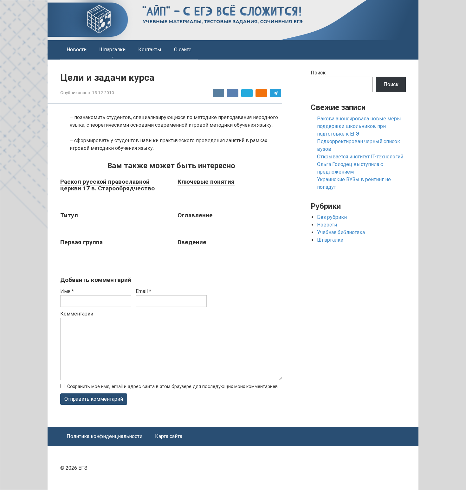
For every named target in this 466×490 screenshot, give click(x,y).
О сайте (182, 50)
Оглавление (195, 215)
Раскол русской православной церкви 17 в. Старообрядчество (107, 185)
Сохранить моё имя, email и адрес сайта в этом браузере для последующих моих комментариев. (173, 386)
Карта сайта (168, 436)
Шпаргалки (112, 50)
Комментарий (76, 314)
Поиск (318, 73)
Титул (69, 215)
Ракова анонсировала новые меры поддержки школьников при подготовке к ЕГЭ (359, 126)
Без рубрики (332, 217)
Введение (192, 242)
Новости (77, 50)
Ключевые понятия (206, 181)
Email (143, 291)
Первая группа (81, 242)
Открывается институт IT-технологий (360, 157)
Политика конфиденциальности (104, 436)
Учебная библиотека (341, 232)
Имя (67, 291)
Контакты (149, 50)
